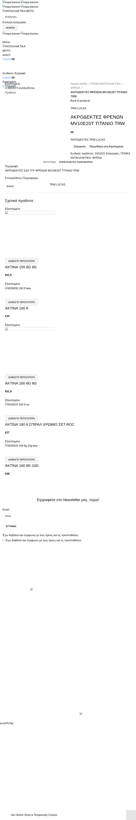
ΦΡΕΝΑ (75, 87)
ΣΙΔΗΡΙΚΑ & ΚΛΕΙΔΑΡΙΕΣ (86, 671)
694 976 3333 (78, 693)
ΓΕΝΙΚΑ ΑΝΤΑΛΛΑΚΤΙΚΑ (105, 83)
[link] (106, 714)
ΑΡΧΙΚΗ (7, 681)
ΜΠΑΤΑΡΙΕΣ (78, 633)
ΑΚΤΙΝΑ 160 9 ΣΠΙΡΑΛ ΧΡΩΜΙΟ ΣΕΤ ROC (39, 424)
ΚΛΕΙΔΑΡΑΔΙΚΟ (80, 664)
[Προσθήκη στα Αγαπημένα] (27, 253)
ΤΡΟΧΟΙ (75, 652)
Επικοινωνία (68, 576)
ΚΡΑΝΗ (75, 621)
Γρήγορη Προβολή (18, 253)
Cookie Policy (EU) (13, 706)
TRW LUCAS (78, 108)
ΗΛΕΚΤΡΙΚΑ (78, 615)
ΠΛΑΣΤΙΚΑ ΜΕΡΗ (81, 640)
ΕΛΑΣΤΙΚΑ (77, 608)
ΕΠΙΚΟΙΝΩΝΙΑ (11, 700)
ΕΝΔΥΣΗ (75, 646)
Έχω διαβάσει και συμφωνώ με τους (40, 535)
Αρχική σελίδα (79, 83)
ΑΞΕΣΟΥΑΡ (77, 602)
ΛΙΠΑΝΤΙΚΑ (77, 627)
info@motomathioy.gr (83, 698)
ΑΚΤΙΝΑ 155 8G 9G (21, 267)
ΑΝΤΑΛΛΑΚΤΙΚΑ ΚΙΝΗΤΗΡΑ (87, 596)
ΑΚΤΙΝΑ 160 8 (16, 308)
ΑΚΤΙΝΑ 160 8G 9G (21, 383)
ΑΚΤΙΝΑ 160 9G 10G (22, 466)
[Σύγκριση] (9, 253)
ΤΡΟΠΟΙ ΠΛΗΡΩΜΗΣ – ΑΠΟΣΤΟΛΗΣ (25, 694)
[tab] (49, 162)
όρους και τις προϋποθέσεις (62, 535)
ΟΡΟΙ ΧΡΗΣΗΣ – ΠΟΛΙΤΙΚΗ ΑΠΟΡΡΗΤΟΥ (27, 688)
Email (5, 509)
